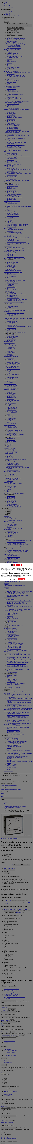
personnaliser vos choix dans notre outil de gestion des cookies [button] (16, 576)
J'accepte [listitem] (21, 579)
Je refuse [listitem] (12, 579)
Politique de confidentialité (14, 573)
